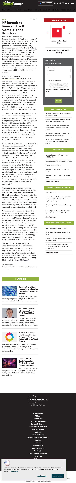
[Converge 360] (38, 400)
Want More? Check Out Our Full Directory (59, 52)
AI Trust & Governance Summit (54, 193)
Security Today (38, 445)
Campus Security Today (38, 421)
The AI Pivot (38, 456)
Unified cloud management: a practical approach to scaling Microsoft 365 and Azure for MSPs (57, 246)
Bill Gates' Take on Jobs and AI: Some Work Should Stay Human (58, 114)
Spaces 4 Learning (38, 448)
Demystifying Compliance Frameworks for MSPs (58, 233)
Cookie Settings (42, 476)
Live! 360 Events (38, 429)
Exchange (38, 10)
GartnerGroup (17, 54)
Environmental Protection (38, 427)
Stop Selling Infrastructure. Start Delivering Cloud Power (58, 206)
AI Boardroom (38, 413)
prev (47, 32)
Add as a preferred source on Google (46, 3)
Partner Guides (58, 150)
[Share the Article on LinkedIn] (34, 19)
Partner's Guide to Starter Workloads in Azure (57, 170)
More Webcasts (51, 217)
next (69, 32)
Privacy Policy (58, 80)
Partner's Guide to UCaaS (53, 165)
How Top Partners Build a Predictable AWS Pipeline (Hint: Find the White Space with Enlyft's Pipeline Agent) (58, 199)
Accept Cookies (57, 476)
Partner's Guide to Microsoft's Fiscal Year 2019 (58, 176)
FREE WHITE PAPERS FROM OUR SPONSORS (59, 223)
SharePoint (46, 10)
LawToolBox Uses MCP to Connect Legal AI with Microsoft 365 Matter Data (58, 134)
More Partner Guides (52, 181)
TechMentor (38, 451)
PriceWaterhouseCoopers (11, 78)
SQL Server (55, 10)
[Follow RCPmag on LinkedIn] (55, 4)
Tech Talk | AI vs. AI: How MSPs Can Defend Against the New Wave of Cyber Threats (58, 212)
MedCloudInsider (38, 435)
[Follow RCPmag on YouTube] (66, 3)
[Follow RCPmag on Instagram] (63, 4)
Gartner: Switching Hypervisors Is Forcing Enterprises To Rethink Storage (58, 120)
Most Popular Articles (58, 109)
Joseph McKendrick (22, 260)
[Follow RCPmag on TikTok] (60, 4)
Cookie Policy (14, 471)
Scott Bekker (7, 36)
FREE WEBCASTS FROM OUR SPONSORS (59, 187)
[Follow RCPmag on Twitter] (57, 3)
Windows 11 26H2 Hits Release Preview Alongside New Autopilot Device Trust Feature (28, 337)
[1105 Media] (38, 405)
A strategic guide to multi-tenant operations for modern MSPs (59, 239)
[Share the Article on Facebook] (31, 19)
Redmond (38, 443)
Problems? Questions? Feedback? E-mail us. (38, 481)
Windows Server (66, 10)
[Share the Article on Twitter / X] (36, 19)
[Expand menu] (72, 4)
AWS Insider (38, 419)
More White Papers (52, 252)
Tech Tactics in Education (38, 454)
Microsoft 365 (28, 10)
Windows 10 (18, 10)
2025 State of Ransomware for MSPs (56, 228)
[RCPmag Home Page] (12, 4)
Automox (60, 44)
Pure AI (38, 440)
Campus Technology (38, 424)
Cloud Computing (7, 10)
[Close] (63, 461)
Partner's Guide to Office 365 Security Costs (59, 161)
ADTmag (38, 416)
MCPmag (38, 432)
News (4, 19)
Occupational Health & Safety (38, 437)
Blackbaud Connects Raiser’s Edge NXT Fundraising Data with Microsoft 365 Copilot (57, 141)
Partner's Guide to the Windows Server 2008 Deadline (57, 156)
